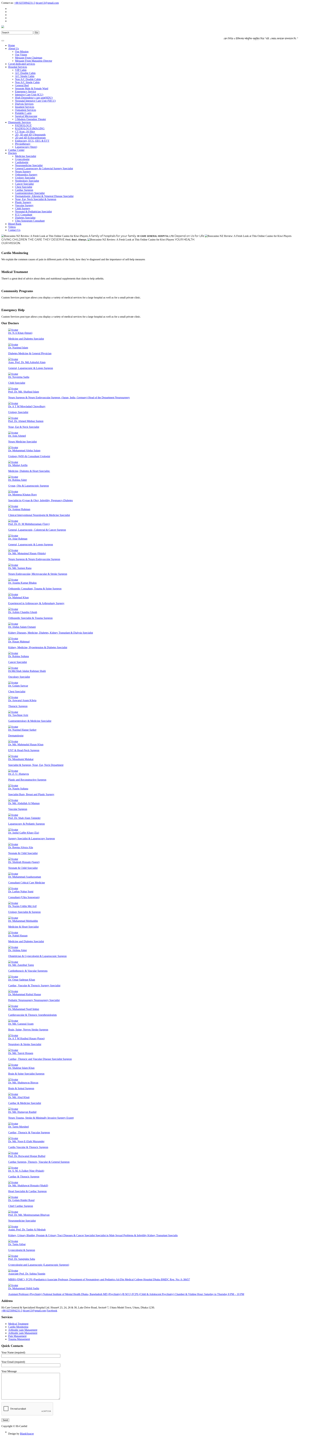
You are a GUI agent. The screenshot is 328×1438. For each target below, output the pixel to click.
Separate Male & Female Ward (31, 88)
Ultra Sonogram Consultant (30, 220)
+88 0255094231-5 (24, 2)
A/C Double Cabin (25, 73)
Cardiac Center (16, 150)
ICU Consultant (23, 214)
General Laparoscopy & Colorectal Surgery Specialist (44, 168)
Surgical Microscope (26, 116)
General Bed (22, 85)
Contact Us (14, 230)
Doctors (12, 153)
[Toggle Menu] (2, 40)
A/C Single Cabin (24, 76)
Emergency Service (25, 91)
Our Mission (22, 51)
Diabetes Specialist (25, 217)
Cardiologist (21, 162)
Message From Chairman (28, 57)
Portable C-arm (23, 113)
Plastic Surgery (23, 202)
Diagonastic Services (19, 122)
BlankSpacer (27, 1433)
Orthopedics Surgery (26, 174)
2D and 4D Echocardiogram (30, 137)
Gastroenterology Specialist (30, 193)
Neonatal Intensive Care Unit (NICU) (35, 100)
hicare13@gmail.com (47, 2)
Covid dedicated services (21, 63)
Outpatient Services (25, 110)
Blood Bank (14, 223)
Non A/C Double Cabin (28, 79)
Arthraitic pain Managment (22, 1329)
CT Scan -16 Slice (25, 131)
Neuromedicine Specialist (29, 165)
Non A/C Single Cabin (27, 82)
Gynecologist (22, 159)
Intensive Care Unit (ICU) (29, 94)
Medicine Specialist (25, 156)
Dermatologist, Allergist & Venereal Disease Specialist (44, 196)
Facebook (52, 1310)
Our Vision (21, 54)
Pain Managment (17, 1336)
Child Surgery (22, 208)
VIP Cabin (20, 70)
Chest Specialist (23, 186)
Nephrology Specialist (27, 180)
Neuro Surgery (23, 171)
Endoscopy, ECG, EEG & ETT (32, 140)
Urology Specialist (25, 177)
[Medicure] (2, 27)
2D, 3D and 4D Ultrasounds (30, 134)
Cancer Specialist (24, 183)
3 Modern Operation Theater (30, 119)
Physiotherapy (22, 143)
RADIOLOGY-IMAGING (30, 128)
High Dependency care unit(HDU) (34, 97)
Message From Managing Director (33, 60)
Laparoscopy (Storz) (26, 146)
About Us (13, 48)
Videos (12, 226)
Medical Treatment (18, 1323)
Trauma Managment (19, 1339)
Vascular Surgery (24, 205)
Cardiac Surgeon (24, 190)
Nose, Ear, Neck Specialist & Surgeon (35, 199)
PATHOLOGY (23, 125)
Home (11, 45)
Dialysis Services (24, 103)
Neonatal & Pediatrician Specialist (33, 211)
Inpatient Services (24, 106)
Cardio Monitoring (18, 1326)
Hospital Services (17, 66)
